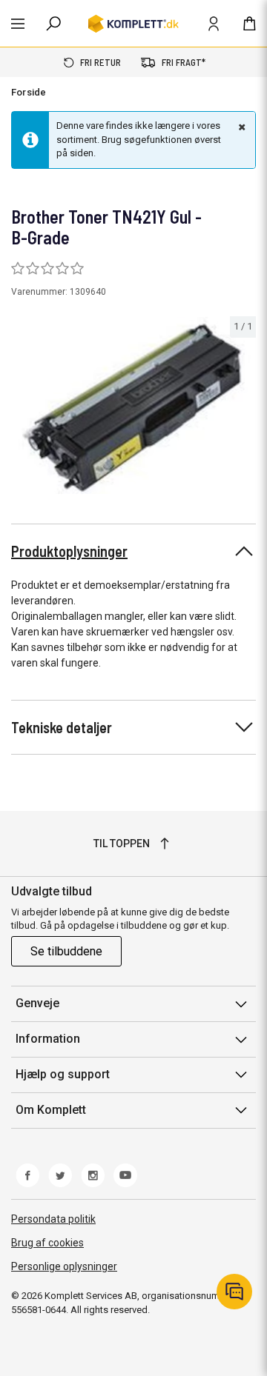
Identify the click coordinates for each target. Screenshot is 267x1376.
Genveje (37, 1003)
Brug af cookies (47, 1243)
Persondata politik (53, 1219)
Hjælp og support (63, 1074)
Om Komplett (51, 1110)
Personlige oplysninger (64, 1266)
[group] (133, 405)
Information (48, 1039)
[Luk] (240, 126)
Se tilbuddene (66, 951)
